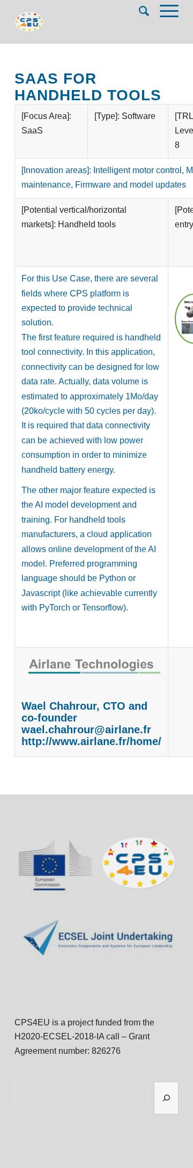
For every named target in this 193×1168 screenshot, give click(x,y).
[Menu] (164, 11)
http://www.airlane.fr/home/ (91, 741)
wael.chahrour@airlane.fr (86, 729)
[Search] (138, 11)
